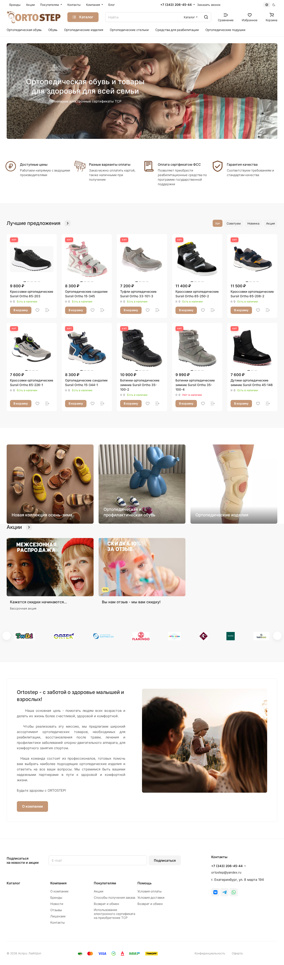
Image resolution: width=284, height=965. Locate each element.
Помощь (144, 883)
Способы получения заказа (114, 898)
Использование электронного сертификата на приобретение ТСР (114, 914)
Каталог (13, 883)
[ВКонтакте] (215, 892)
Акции (98, 891)
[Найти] (206, 17)
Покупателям (105, 883)
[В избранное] (37, 310)
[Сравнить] (47, 310)
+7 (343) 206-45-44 (176, 5)
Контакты (57, 922)
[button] (6, 636)
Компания (58, 883)
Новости (56, 904)
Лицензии (57, 916)
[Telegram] (224, 892)
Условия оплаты (149, 891)
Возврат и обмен (106, 904)
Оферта (237, 953)
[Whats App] (234, 892)
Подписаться (165, 860)
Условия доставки (150, 898)
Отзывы (56, 910)
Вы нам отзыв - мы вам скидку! (131, 602)
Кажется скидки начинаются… (38, 602)
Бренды (56, 898)
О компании (32, 806)
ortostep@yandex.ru (226, 872)
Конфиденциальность (210, 953)
